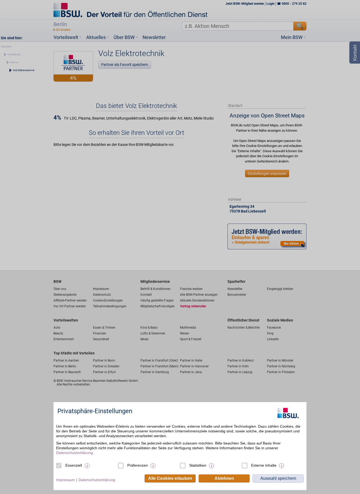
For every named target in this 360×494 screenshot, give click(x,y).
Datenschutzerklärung (74, 453)
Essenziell (73, 465)
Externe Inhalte (263, 465)
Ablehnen (224, 478)
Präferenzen (137, 465)
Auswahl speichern (278, 478)
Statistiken (197, 465)
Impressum (65, 480)
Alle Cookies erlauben (170, 478)
